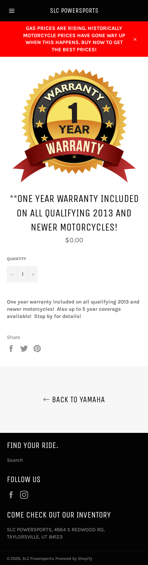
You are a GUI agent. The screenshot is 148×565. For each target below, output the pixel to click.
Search (15, 460)
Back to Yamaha (77, 399)
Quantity (16, 258)
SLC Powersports (74, 10)
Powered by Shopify (73, 558)
